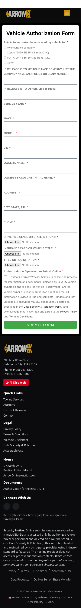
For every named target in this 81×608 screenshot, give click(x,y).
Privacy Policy (68, 311)
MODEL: (9, 133)
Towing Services (13, 399)
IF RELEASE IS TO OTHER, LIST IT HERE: (30, 88)
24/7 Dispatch (16, 382)
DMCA (49, 602)
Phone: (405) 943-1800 (18, 369)
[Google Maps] (15, 506)
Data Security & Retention (20, 445)
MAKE (8, 118)
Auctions (9, 405)
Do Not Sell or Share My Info (52, 579)
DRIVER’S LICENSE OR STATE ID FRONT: (30, 236)
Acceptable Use (13, 450)
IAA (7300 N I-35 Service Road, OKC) (29, 57)
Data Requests (20, 579)
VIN (6, 148)
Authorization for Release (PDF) (23, 488)
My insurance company (21, 47)
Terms (19, 519)
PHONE (9, 222)
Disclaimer (40, 571)
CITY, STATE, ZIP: (15, 207)
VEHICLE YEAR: (14, 103)
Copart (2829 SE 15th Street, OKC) (28, 52)
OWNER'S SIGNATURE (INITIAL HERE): (29, 177)
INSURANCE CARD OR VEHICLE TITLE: (29, 248)
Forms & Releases (14, 410)
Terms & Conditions (20, 316)
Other (10, 62)
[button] (67, 13)
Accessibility (35, 602)
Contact (8, 415)
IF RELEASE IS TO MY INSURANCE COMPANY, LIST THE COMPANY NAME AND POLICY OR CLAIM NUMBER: (39, 71)
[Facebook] (6, 506)
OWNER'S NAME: (15, 162)
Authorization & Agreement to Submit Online (33, 271)
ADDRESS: (11, 192)
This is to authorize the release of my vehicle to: (35, 42)
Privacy (8, 519)
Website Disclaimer (15, 440)
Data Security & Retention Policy (43, 306)
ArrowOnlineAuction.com (20, 475)
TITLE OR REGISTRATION (20, 259)
